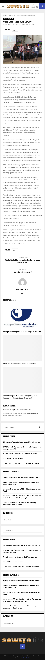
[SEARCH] (39, 427)
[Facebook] (22, 646)
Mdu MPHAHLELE (10, 25)
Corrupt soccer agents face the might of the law (22, 331)
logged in (15, 409)
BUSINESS (6, 18)
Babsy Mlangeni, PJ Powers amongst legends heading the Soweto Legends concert (20, 396)
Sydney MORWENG (9, 477)
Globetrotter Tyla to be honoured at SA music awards (21, 442)
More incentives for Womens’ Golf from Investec (20, 454)
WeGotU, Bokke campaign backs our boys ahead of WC (22, 261)
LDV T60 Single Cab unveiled (13, 458)
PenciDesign (26, 658)
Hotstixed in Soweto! (23, 272)
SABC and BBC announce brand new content (19, 363)
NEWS (11, 18)
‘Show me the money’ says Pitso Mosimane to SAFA (21, 463)
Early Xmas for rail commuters (29, 477)
